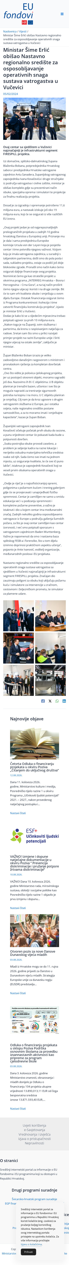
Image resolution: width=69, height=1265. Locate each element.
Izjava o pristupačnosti (34, 1139)
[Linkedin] (64, 701)
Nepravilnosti (34, 1143)
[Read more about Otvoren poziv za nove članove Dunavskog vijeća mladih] (34, 930)
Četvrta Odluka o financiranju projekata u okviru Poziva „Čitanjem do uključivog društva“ (34, 767)
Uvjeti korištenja (34, 1125)
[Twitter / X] (50, 701)
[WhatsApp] (57, 701)
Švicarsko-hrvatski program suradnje (34, 1199)
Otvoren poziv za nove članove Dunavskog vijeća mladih (32, 953)
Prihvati (28, 1251)
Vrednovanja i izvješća (35, 1134)
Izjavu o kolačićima (31, 1244)
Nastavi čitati (18, 813)
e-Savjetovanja (34, 1130)
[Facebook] (43, 701)
